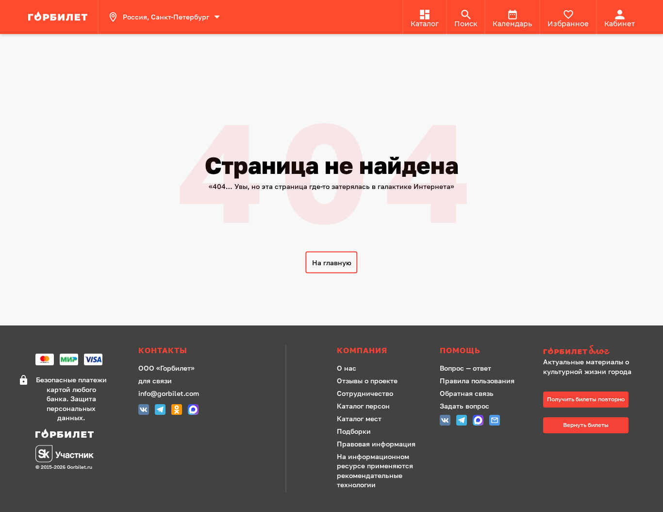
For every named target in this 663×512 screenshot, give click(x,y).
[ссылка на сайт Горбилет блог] (590, 351)
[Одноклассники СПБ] (176, 410)
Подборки (354, 431)
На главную (331, 262)
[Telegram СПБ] (160, 410)
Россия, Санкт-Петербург (166, 17)
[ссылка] (59, 17)
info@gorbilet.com (168, 393)
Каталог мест (359, 418)
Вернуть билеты (586, 424)
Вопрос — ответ (465, 368)
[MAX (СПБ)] (193, 410)
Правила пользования (477, 380)
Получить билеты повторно (586, 399)
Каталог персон (363, 406)
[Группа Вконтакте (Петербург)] (143, 410)
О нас (346, 368)
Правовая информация (376, 444)
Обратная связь (467, 393)
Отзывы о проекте (367, 380)
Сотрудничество (365, 393)
